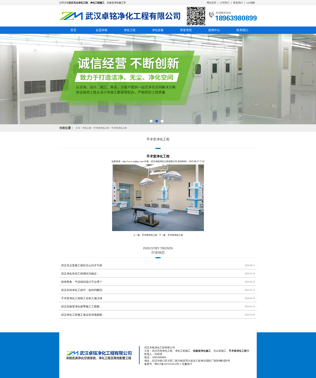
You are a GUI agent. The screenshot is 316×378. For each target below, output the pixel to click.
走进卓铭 (101, 30)
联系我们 (238, 2)
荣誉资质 (186, 30)
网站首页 (211, 2)
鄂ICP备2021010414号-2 (168, 364)
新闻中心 (214, 30)
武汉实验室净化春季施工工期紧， (81, 306)
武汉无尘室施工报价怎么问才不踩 (81, 265)
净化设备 (158, 30)
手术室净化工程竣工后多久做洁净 (81, 298)
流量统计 (187, 364)
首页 (73, 30)
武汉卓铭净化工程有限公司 (164, 161)
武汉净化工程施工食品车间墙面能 (81, 314)
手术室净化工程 (101, 128)
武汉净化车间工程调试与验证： (80, 273)
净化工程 (130, 30)
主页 (78, 128)
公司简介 (225, 2)
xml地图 (250, 2)
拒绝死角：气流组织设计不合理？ (81, 281)
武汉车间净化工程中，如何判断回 (81, 290)
